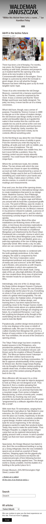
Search (5, 491)
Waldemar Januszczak (23, 9)
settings (25, 515)
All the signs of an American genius (15, 480)
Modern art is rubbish (10, 477)
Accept (7, 520)
